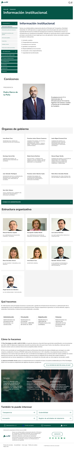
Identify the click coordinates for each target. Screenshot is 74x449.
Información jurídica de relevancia (9, 29)
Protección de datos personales (8, 47)
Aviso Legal (24, 445)
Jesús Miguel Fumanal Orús (59, 138)
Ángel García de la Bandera (10, 289)
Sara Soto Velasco (8, 190)
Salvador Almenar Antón (58, 260)
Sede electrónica (11, 425)
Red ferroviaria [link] (6, 51)
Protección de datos (8, 445)
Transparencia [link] (6, 23)
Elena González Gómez (9, 260)
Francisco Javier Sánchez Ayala (36, 174)
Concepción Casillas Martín (34, 232)
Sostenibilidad (5, 61)
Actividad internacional (8, 58)
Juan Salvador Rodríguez (10, 174)
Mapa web (5, 446)
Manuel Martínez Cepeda (10, 232)
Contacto (4, 71)
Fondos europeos (29, 425)
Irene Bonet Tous (8, 138)
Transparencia (13, 9)
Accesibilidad (17, 445)
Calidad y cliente (5, 44)
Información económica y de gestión (7, 34)
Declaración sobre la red (8, 55)
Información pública (6, 37)
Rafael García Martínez (33, 156)
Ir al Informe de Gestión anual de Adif (58, 365)
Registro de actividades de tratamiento (51, 418)
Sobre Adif (5, 9)
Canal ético (4, 41)
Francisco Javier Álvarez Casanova (36, 138)
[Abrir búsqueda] (69, 2)
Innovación (4, 68)
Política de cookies (32, 445)
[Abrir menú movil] (72, 2)
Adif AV (65, 425)
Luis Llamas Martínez (57, 232)
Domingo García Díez (9, 156)
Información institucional (7, 26)
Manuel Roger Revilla (57, 156)
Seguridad (4, 65)
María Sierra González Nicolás (59, 174)
